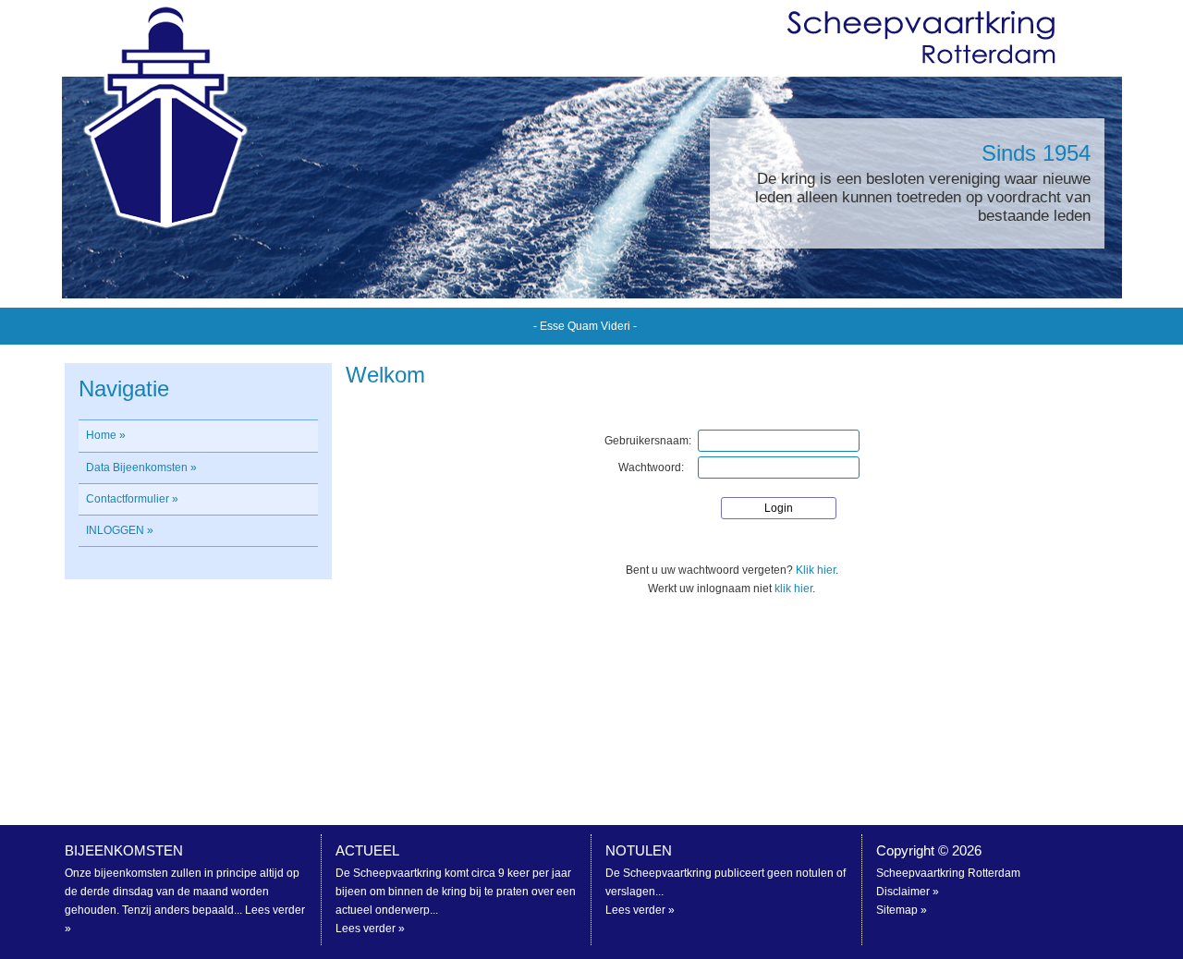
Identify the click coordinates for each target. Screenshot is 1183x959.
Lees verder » (370, 928)
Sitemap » (901, 910)
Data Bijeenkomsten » (141, 467)
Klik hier (815, 570)
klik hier (793, 588)
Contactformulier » (132, 498)
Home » (106, 435)
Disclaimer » (907, 891)
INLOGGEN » (119, 530)
